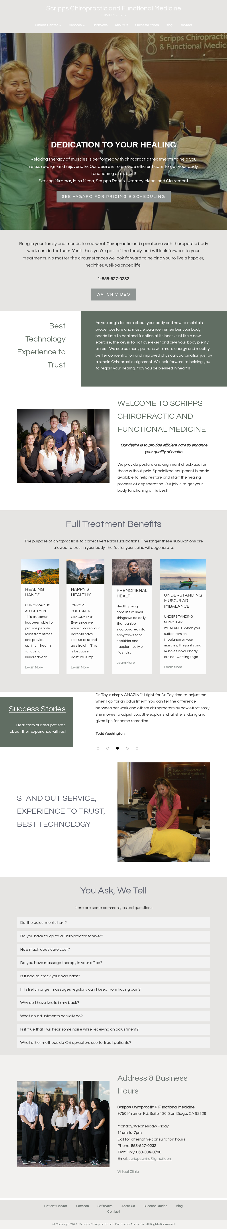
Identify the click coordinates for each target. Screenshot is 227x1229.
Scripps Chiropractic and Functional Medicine (113, 8)
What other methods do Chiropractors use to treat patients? (75, 1043)
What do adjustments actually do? (51, 1016)
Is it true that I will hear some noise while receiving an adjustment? (79, 1029)
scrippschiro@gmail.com (150, 1158)
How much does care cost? (45, 949)
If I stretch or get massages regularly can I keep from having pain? (80, 989)
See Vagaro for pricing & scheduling (113, 196)
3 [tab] (117, 748)
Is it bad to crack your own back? (50, 976)
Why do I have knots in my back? (49, 1003)
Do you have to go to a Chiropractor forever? (62, 936)
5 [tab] (137, 748)
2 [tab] (108, 748)
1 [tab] (98, 748)
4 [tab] (127, 748)
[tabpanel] (154, 717)
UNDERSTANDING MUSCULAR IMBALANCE (183, 601)
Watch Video (113, 294)
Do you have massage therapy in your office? (61, 963)
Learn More (34, 667)
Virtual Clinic (128, 1172)
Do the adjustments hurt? (43, 923)
